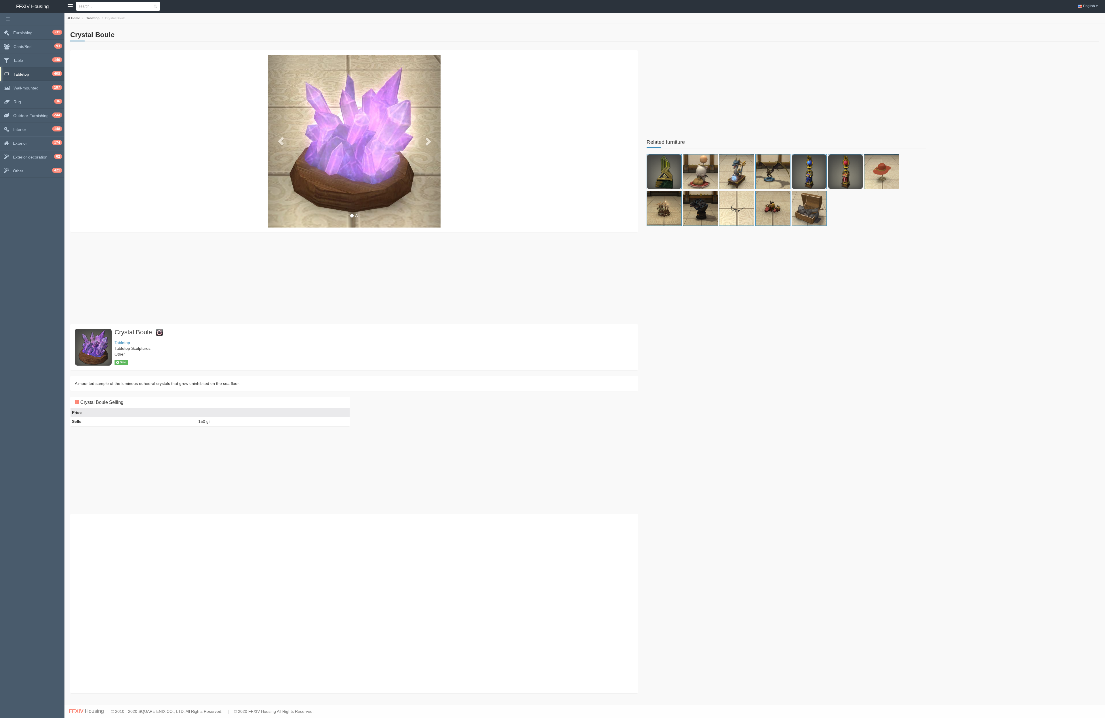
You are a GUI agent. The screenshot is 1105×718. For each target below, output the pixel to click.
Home (75, 18)
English (1089, 6)
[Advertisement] (243, 278)
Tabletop (92, 18)
